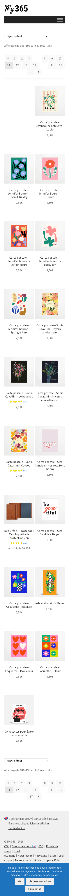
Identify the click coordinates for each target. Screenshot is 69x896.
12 (17, 65)
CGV (6, 846)
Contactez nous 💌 (24, 846)
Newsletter (25, 855)
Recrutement (23, 860)
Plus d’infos (34, 889)
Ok (19, 881)
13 (25, 65)
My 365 (16, 9)
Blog (53, 855)
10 (60, 58)
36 (60, 65)
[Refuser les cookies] (64, 879)
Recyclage (41, 855)
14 (34, 65)
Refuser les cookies (40, 881)
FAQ (40, 846)
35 (51, 65)
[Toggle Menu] (60, 19)
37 (31, 72)
